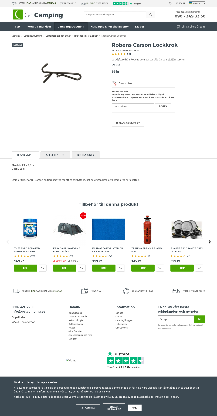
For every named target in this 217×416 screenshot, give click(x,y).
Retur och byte (75, 320)
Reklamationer (75, 324)
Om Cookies (121, 327)
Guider (118, 316)
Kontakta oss (75, 313)
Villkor (71, 327)
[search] (150, 14)
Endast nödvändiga (114, 408)
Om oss (119, 313)
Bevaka (163, 106)
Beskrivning (25, 155)
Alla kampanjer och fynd (80, 335)
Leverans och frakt (77, 316)
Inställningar (88, 408)
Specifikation (55, 155)
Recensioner (85, 155)
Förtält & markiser (39, 26)
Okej (134, 408)
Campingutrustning (71, 26)
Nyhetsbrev (121, 324)
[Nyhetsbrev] (199, 319)
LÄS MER (116, 65)
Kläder (139, 26)
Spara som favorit (129, 123)
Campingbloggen (123, 320)
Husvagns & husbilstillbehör (110, 26)
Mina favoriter (75, 331)
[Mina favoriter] (170, 3)
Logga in (180, 3)
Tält (17, 26)
